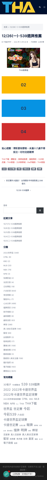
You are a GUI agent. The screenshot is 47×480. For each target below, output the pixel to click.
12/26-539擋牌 (22, 190)
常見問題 (7, 295)
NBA (5, 270)
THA (22, 403)
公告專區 (7, 286)
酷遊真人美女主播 (10, 358)
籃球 (5, 333)
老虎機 (19, 439)
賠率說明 (7, 341)
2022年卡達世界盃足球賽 (20, 394)
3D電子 (7, 384)
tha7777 (7, 42)
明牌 (39, 169)
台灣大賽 (22, 425)
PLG (17, 404)
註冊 (25, 439)
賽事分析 (7, 345)
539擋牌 (34, 384)
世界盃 (7, 409)
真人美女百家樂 (9, 329)
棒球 (5, 324)
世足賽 (17, 409)
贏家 (31, 438)
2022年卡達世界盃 (24, 389)
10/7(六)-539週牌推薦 (12, 224)
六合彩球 (34, 42)
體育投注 (7, 371)
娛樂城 (36, 425)
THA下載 (11, 169)
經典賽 (12, 439)
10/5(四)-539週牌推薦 (12, 232)
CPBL (5, 257)
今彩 (19, 169)
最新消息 (7, 320)
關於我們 (7, 362)
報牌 (33, 169)
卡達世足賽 (10, 425)
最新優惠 (7, 316)
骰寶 (15, 443)
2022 (7, 389)
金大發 (41, 439)
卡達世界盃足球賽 (15, 419)
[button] (40, 7)
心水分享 (41, 42)
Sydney (40, 476)
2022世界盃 (8, 253)
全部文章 (7, 282)
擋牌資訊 (7, 307)
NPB (5, 274)
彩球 (40, 425)
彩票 (4, 431)
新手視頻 (7, 312)
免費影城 (7, 278)
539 (4, 169)
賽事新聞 (7, 350)
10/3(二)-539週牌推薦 (12, 241)
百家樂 (6, 434)
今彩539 (26, 169)
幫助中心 (7, 299)
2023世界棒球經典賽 (12, 399)
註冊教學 (7, 337)
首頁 (5, 27)
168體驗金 (16, 385)
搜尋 (5, 205)
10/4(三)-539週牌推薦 (12, 236)
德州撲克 (10, 431)
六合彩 (20, 414)
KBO (5, 261)
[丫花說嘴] (18, 7)
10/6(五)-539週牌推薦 (12, 228)
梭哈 (29, 431)
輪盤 (36, 439)
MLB (5, 265)
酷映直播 (7, 354)
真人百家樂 (16, 434)
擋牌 (17, 430)
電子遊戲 (7, 367)
